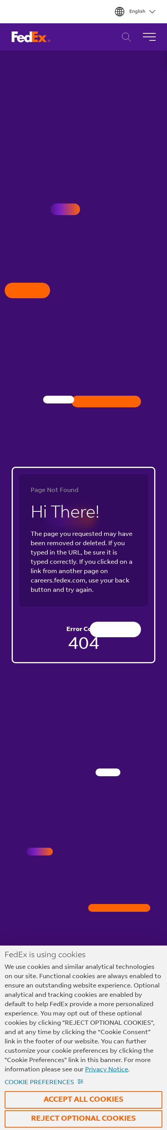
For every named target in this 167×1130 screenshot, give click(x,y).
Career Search (124, 37)
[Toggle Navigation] (149, 37)
